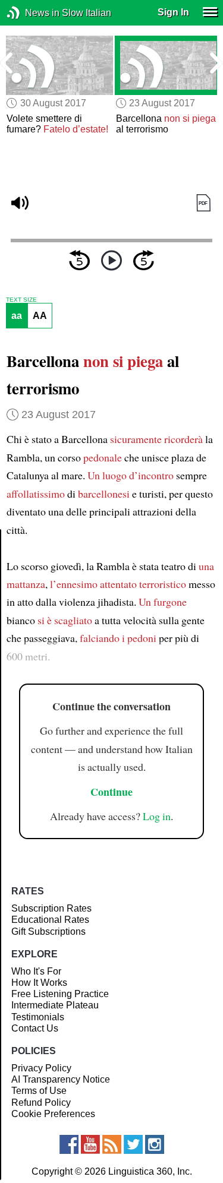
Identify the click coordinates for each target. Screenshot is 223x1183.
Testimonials (37, 1017)
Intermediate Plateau (55, 1005)
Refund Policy (41, 1102)
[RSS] (111, 1144)
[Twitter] (133, 1144)
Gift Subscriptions (48, 931)
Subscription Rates (51, 908)
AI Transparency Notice (60, 1079)
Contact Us (34, 1028)
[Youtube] (90, 1144)
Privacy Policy (41, 1068)
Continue (111, 791)
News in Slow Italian (31, 13)
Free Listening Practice (60, 994)
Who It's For (36, 971)
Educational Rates (50, 920)
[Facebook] (68, 1144)
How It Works (39, 983)
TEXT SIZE (21, 300)
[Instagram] (154, 1144)
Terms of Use (39, 1091)
